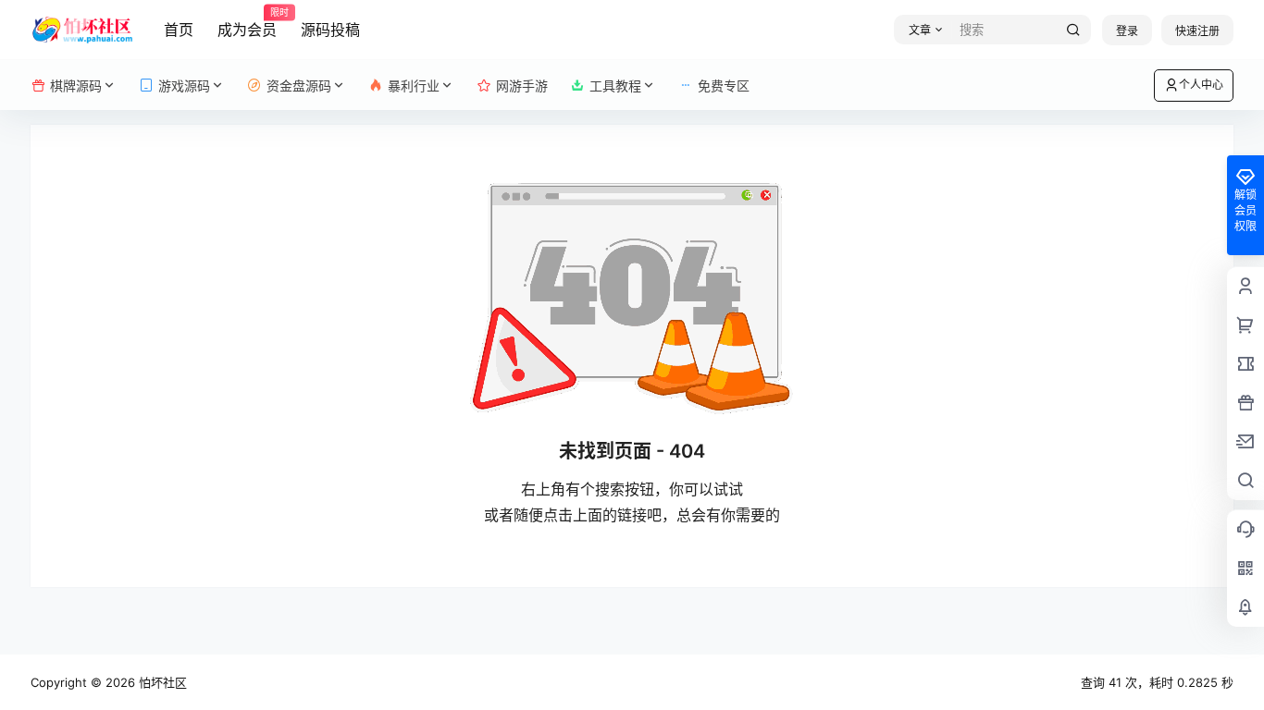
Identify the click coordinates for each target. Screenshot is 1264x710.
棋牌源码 (76, 85)
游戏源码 (184, 85)
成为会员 (247, 23)
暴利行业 (414, 85)
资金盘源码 (298, 85)
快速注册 (1197, 31)
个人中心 (1201, 85)
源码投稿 (330, 29)
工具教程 (615, 85)
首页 (178, 29)
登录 (1127, 31)
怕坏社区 (161, 682)
